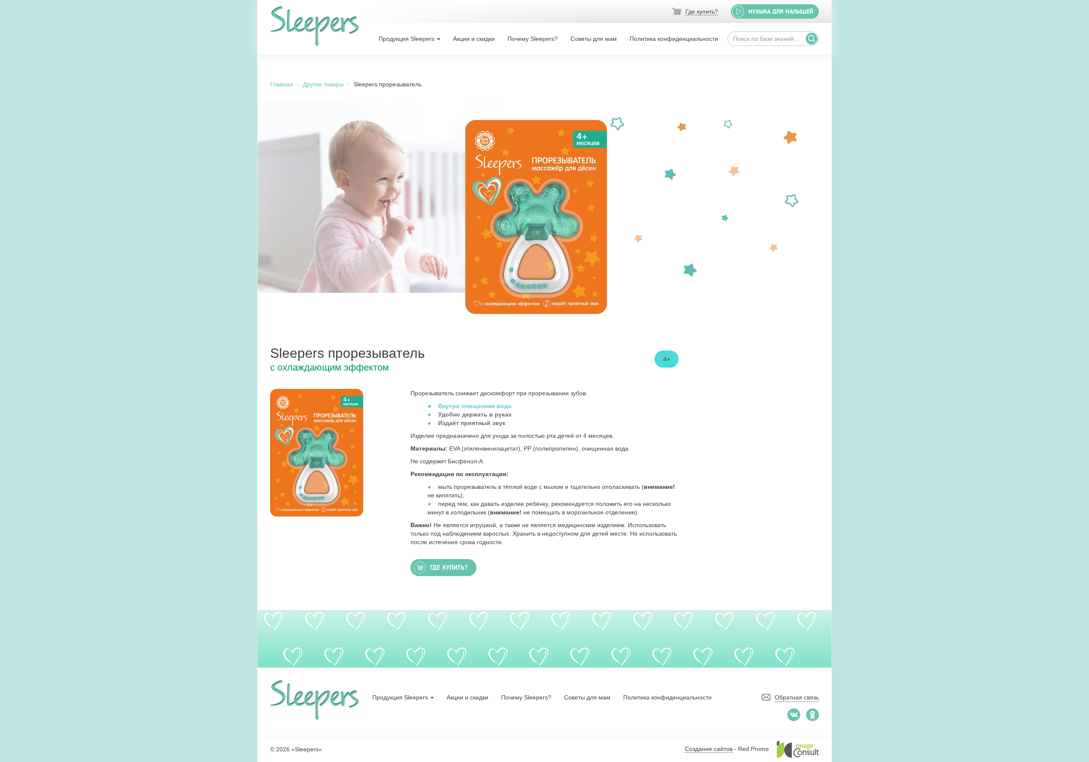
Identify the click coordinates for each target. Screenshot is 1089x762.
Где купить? (701, 11)
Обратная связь (797, 697)
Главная (281, 84)
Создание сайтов (709, 748)
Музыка (780, 12)
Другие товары (323, 84)
